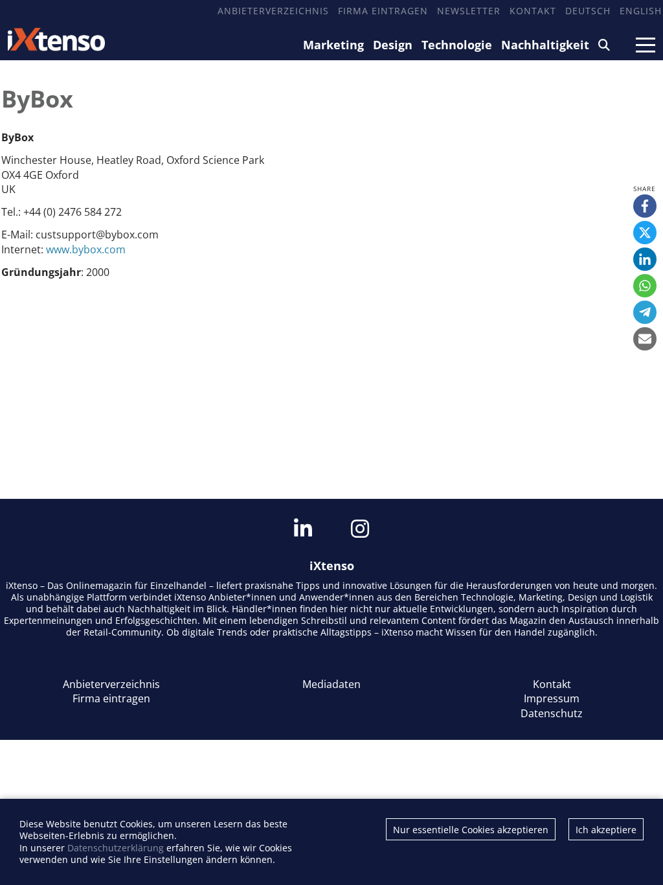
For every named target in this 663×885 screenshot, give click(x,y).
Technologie (456, 45)
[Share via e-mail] (645, 339)
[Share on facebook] (645, 206)
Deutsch (588, 11)
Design (392, 45)
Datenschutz (552, 713)
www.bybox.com (86, 249)
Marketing (333, 45)
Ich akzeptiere (606, 829)
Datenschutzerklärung (115, 848)
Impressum (551, 698)
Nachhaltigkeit (545, 45)
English (641, 11)
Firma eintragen (383, 11)
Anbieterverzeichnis (273, 11)
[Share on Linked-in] (645, 259)
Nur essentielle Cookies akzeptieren (470, 829)
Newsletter (468, 11)
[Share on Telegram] (645, 312)
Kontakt (533, 11)
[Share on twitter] (645, 232)
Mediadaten (331, 684)
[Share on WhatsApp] (645, 285)
